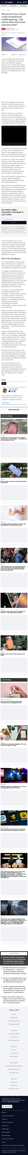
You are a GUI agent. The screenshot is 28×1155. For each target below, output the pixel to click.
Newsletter (23, 54)
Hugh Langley (11, 28)
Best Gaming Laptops (14, 1033)
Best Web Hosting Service (14, 1020)
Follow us (16, 54)
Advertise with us (6, 1132)
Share (5, 54)
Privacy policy (5, 1125)
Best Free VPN (14, 1017)
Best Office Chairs (14, 1072)
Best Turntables (14, 1062)
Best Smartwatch (14, 1056)
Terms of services (19, 226)
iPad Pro (15, 241)
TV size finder (13, 6)
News (3, 29)
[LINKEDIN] (12, 391)
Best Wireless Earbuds (14, 1069)
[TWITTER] (10, 391)
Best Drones (14, 1085)
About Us (4, 1112)
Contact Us (4, 1119)
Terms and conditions (7, 1122)
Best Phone (14, 1046)
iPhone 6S (11, 119)
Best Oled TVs (14, 1053)
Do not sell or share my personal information (13, 1145)
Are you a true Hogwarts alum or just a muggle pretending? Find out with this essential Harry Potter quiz (15, 980)
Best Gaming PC (14, 1037)
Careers (4, 1142)
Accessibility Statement (7, 1138)
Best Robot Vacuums (14, 1088)
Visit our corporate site (13, 1101)
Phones (3, 10)
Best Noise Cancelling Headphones (14, 1066)
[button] (26, 2)
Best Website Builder (14, 1024)
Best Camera (14, 1078)
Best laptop (24, 6)
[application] (14, 134)
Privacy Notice (21, 228)
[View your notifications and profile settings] (18, 2)
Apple (3, 117)
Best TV (14, 1049)
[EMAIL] (15, 391)
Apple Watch (8, 150)
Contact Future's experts (8, 1115)
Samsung (21, 339)
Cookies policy (5, 1129)
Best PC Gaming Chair (14, 1040)
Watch (8, 159)
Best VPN (14, 1014)
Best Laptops (14, 1030)
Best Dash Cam (14, 1082)
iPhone (8, 10)
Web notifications (6, 1135)
